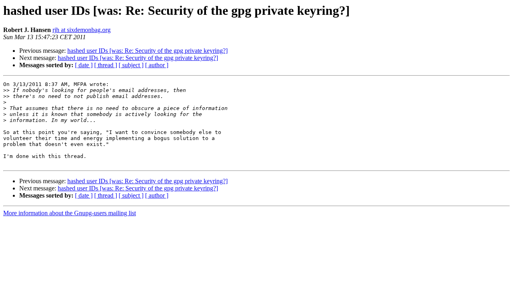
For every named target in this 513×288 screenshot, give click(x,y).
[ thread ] (105, 65)
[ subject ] (131, 65)
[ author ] (156, 65)
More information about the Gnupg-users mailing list (69, 213)
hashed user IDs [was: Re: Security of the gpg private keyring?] (147, 50)
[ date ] (84, 65)
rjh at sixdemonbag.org (82, 29)
